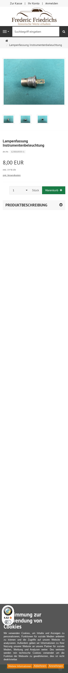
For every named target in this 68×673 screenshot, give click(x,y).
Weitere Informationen (19, 666)
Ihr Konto (34, 3)
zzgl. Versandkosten (12, 175)
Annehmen (56, 666)
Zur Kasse (16, 3)
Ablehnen (40, 666)
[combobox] (20, 190)
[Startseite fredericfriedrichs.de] (34, 16)
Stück (35, 190)
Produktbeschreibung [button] (26, 205)
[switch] (8, 622)
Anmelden (51, 3)
